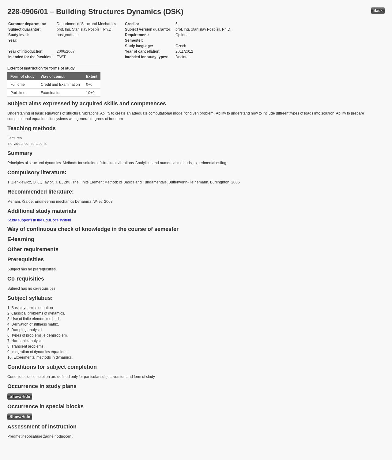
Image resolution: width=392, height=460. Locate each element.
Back (378, 10)
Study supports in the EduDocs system (39, 220)
